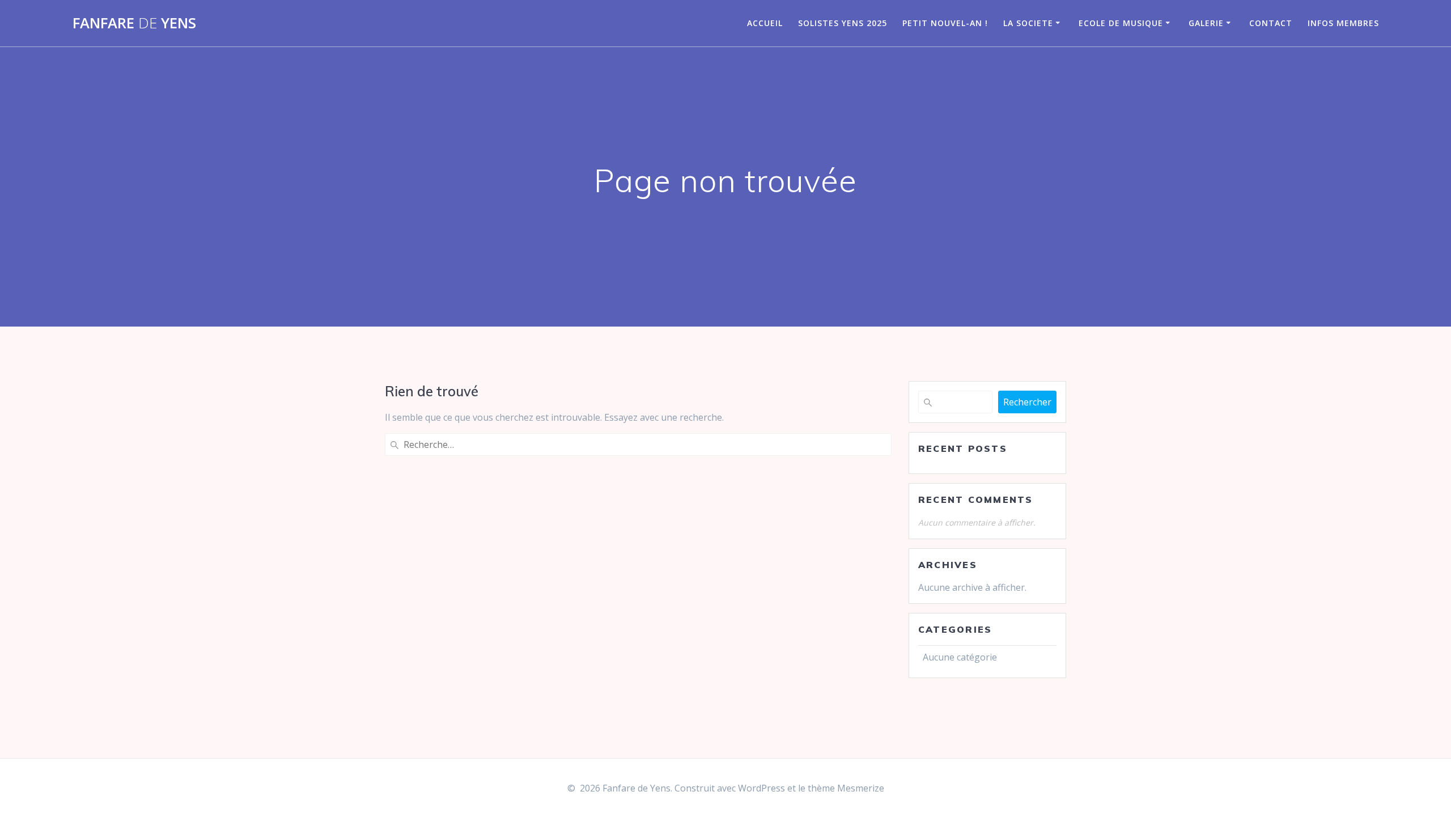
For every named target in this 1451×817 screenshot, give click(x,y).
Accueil (765, 23)
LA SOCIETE (1028, 23)
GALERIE (1206, 23)
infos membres (1343, 23)
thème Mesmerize (846, 788)
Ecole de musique (1121, 23)
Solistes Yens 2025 (842, 23)
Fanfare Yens (134, 23)
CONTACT (1270, 23)
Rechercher (1027, 402)
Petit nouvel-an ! (945, 23)
